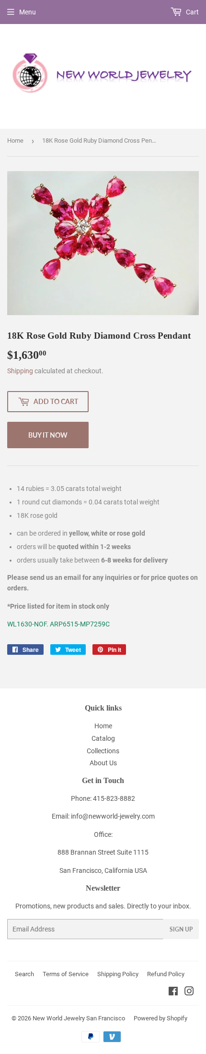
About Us (103, 763)
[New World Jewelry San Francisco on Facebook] (173, 992)
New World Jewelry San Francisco (79, 1018)
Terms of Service (66, 974)
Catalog (103, 738)
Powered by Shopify (160, 1018)
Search (24, 974)
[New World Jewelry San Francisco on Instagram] (189, 992)
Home (15, 140)
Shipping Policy (117, 974)
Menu (27, 12)
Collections (103, 751)
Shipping (20, 371)
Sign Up (181, 929)
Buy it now (48, 435)
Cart (191, 12)
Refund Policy (165, 974)
